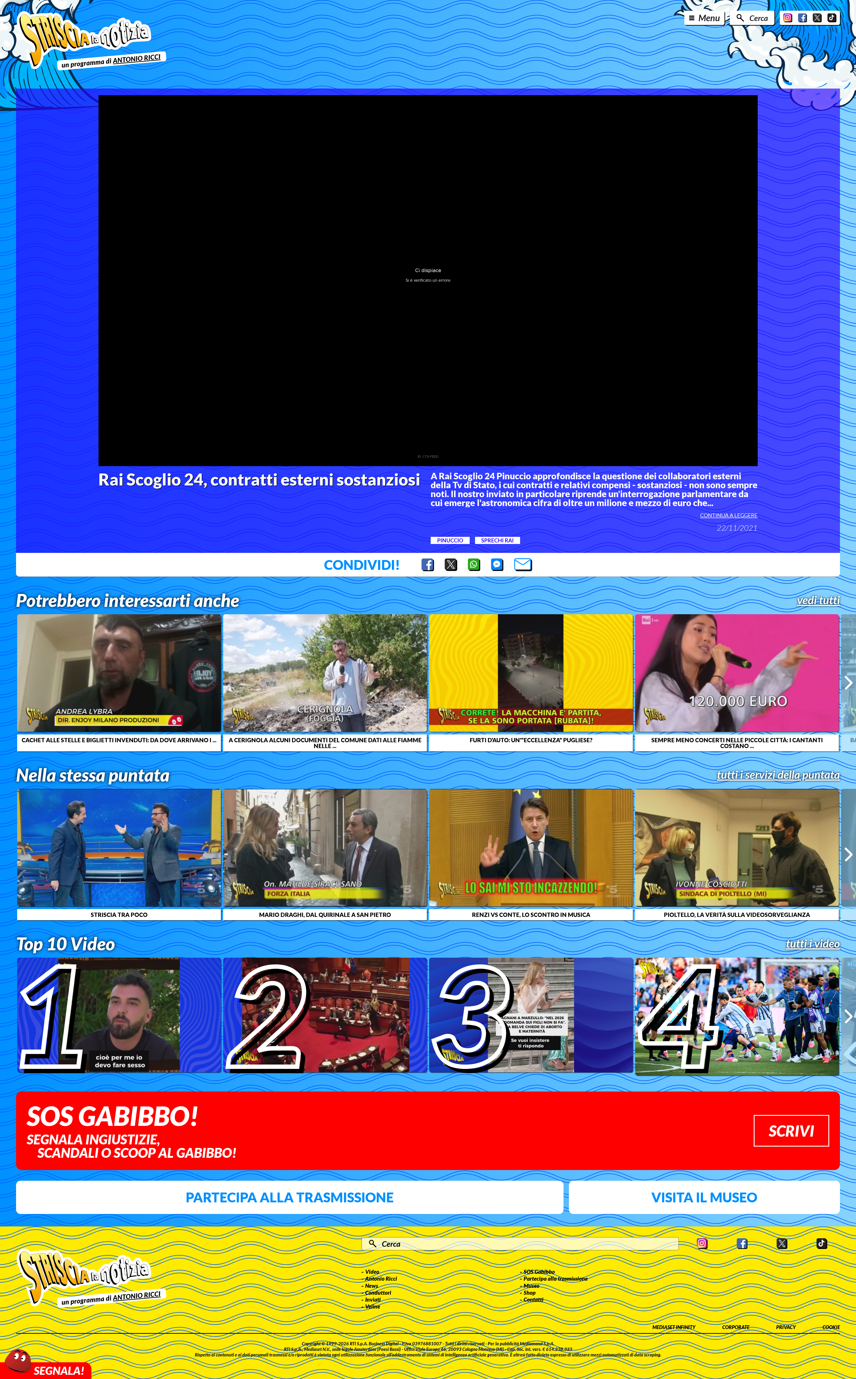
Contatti (533, 1299)
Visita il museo (704, 1197)
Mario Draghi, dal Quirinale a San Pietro (325, 915)
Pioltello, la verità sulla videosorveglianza (737, 915)
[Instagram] (787, 17)
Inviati (373, 1299)
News (371, 1285)
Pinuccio (450, 540)
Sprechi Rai (497, 540)
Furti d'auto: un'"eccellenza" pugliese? (531, 740)
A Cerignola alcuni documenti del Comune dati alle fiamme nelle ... (325, 743)
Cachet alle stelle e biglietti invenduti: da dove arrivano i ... (119, 740)
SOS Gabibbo (539, 1271)
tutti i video (813, 943)
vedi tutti (818, 600)
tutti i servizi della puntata (778, 774)
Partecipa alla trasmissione (290, 1197)
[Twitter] (817, 17)
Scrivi (791, 1131)
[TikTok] (831, 17)
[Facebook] (802, 17)
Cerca (758, 18)
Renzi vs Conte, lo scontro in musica (531, 915)
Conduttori (378, 1292)
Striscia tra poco (119, 915)
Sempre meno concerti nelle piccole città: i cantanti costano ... (737, 743)
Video (372, 1271)
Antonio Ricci (381, 1278)
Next (848, 682)
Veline (372, 1306)
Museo (531, 1285)
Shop (530, 1292)
